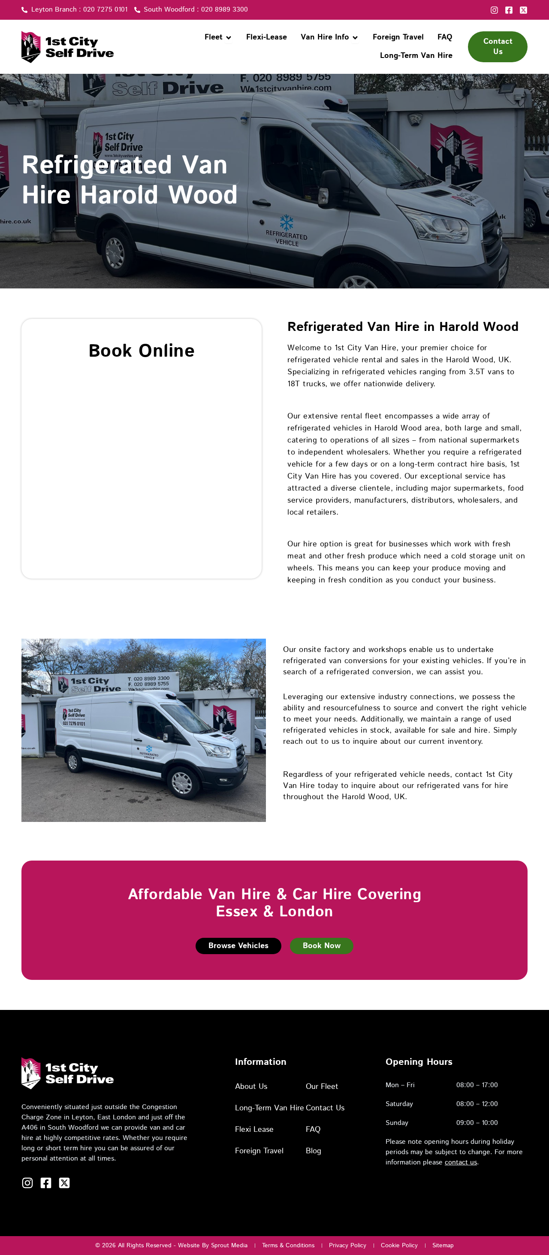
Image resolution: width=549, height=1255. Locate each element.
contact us (461, 1162)
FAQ (313, 1129)
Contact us (325, 1108)
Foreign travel (259, 1151)
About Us (251, 1086)
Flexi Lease (254, 1129)
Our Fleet (322, 1086)
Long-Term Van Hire (269, 1108)
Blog (313, 1151)
